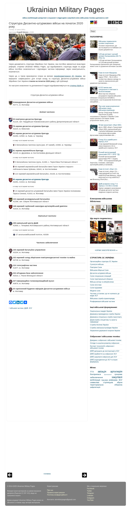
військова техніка (87, 18)
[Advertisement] (47, 447)
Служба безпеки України (99, 325)
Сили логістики (95, 285)
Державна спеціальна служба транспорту (106, 317)
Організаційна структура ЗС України (103, 261)
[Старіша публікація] (84, 477)
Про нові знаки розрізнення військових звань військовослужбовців (109, 108)
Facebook (90, 488)
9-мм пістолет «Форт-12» (108, 169)
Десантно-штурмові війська (100, 273)
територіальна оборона (106, 385)
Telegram (90, 493)
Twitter (89, 491)
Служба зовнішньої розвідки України (104, 328)
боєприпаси (95, 374)
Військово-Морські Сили (99, 270)
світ (106, 18)
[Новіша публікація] (9, 477)
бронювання (108, 374)
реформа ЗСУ (115, 380)
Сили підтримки (96, 288)
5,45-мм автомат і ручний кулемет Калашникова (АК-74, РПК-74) (110, 56)
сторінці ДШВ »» (77, 86)
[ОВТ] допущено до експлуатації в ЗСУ (104, 351)
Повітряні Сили (96, 267)
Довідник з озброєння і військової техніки (105, 340)
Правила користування (56, 492)
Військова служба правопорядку (102, 298)
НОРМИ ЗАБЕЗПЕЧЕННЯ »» (106, 250)
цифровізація (95, 387)
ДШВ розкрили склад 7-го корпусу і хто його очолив (108, 185)
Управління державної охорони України (105, 330)
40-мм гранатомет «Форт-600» (110, 125)
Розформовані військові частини (102, 301)
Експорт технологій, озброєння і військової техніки (102, 347)
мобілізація (32, 18)
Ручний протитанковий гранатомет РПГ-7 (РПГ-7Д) (109, 153)
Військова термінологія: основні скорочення (108, 42)
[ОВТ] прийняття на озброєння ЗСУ (103, 354)
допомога (100, 18)
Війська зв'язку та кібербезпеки (102, 282)
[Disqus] (47, 338)
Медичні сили (95, 291)
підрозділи (62, 18)
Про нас (50, 490)
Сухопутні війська (97, 264)
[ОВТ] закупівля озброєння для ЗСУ (103, 357)
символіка (94, 382)
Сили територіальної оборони (101, 279)
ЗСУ (30, 308)
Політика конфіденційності (57, 495)
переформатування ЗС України (68, 76)
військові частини (16, 308)
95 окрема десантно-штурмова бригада (31, 179)
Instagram (90, 498)
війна (25, 18)
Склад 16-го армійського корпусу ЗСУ (108, 140)
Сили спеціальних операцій (100, 276)
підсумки (104, 380)
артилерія (116, 371)
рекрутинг (43, 18)
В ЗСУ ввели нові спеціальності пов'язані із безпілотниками (108, 89)
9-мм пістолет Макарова (108, 73)
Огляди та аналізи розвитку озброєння (104, 343)
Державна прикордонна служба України (105, 314)
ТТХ (92, 372)
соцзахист (52, 18)
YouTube (90, 500)
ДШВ (26, 308)
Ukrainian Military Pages (65, 10)
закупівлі (71, 18)
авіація (102, 371)
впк (77, 18)
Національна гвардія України (101, 311)
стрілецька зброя (112, 382)
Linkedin (90, 495)
